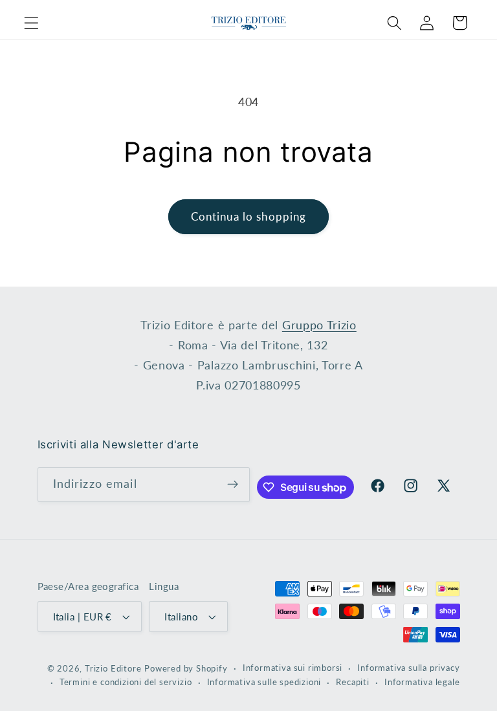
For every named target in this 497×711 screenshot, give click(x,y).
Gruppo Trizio (319, 325)
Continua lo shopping (249, 216)
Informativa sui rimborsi (292, 668)
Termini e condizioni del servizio (126, 682)
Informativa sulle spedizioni (264, 682)
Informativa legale (422, 682)
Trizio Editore (113, 668)
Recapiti (352, 682)
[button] (31, 22)
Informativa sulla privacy (408, 668)
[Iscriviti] (232, 484)
